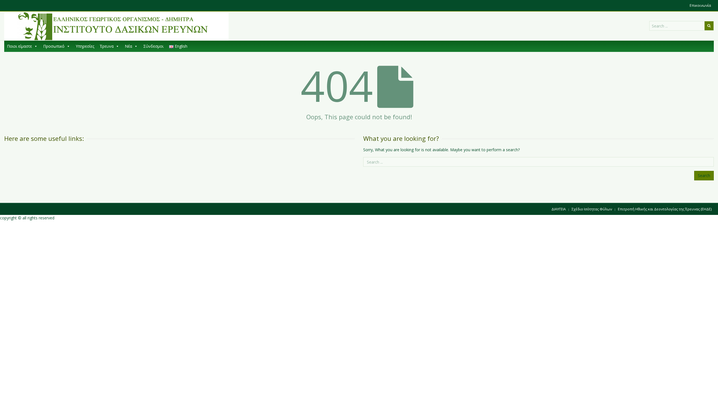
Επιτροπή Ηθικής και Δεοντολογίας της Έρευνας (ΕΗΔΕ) (665, 209)
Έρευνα (107, 46)
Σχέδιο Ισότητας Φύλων (592, 209)
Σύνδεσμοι (153, 46)
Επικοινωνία (700, 5)
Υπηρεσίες (85, 46)
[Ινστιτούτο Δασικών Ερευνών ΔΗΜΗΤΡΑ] (116, 26)
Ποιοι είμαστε (19, 46)
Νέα (128, 46)
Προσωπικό (54, 46)
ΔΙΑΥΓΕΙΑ (558, 209)
